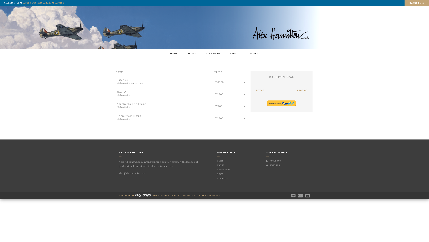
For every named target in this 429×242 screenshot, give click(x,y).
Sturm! (121, 92)
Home (173, 53)
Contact (253, 53)
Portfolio (213, 53)
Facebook (275, 161)
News (233, 53)
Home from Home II (130, 115)
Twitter (274, 165)
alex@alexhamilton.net (132, 173)
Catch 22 (122, 80)
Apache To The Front (131, 104)
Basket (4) (417, 3)
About (192, 53)
